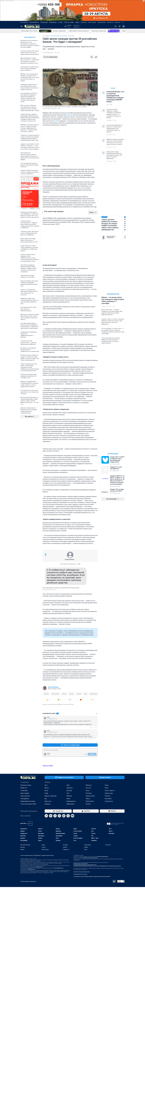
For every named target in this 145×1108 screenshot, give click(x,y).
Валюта (64, 693)
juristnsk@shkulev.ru (58, 868)
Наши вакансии (25, 796)
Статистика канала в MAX (28, 804)
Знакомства (53, 22)
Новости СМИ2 (48, 765)
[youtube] (72, 815)
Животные (48, 801)
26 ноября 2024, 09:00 (48, 52)
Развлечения (90, 801)
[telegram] (46, 815)
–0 (95, 727)
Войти (48, 754)
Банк (85, 693)
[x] (68, 815)
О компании (24, 790)
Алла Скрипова (53, 687)
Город (46, 793)
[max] (63, 815)
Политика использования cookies (82, 871)
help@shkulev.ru (31, 869)
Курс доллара (55, 693)
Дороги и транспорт (50, 796)
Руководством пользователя (81, 863)
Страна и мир (109, 793)
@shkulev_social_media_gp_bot (90, 857)
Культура (69, 790)
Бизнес (47, 788)
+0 (91, 727)
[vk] (50, 815)
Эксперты (110, 22)
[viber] (59, 815)
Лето (68, 793)
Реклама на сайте (25, 785)
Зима (68, 785)
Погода (60, 22)
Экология (107, 796)
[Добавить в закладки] (91, 57)
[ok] (55, 815)
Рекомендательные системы (80, 874)
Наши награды (24, 793)
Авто (46, 785)
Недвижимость (34, 22)
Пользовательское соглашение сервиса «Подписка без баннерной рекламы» (92, 876)
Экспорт (79, 693)
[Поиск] (115, 26)
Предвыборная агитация (27, 801)
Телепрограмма (69, 22)
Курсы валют (92, 22)
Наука (68, 798)
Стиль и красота (109, 790)
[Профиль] (124, 26)
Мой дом (69, 796)
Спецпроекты (109, 801)
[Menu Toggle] (21, 26)
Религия (88, 804)
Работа (88, 798)
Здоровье (47, 804)
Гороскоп (84, 22)
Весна (46, 790)
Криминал (70, 788)
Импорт (71, 693)
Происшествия (90, 796)
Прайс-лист (23, 788)
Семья (106, 785)
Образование (70, 804)
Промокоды (44, 22)
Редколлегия (102, 22)
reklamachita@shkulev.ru (102, 856)
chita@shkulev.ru (39, 866)
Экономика (108, 798)
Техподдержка (24, 798)
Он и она (88, 788)
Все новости (24, 22)
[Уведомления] (119, 26)
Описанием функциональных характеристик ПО (85, 864)
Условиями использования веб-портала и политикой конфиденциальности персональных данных (97, 866)
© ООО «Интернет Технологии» (28, 881)
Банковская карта (94, 693)
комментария (51, 57)
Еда (46, 798)
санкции (70, 115)
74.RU (56, 121)
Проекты (117, 22)
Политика (89, 793)
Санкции (46, 693)
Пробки (123, 22)
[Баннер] (45, 31)
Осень (87, 790)
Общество (89, 785)
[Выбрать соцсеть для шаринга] (96, 57)
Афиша (77, 22)
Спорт (106, 788)
